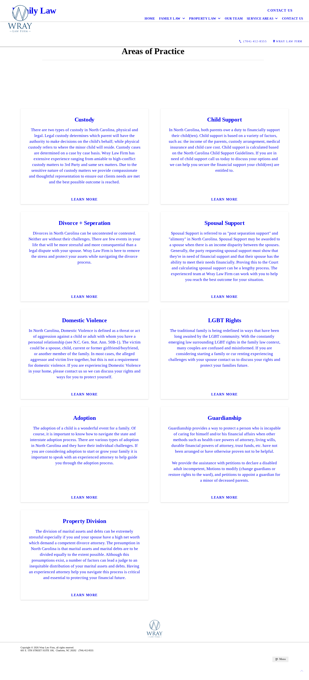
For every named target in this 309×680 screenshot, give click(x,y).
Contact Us (292, 18)
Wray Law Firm (289, 41)
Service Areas (260, 18)
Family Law (170, 18)
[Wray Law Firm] (20, 18)
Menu (282, 659)
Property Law (202, 18)
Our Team (234, 18)
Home (150, 18)
